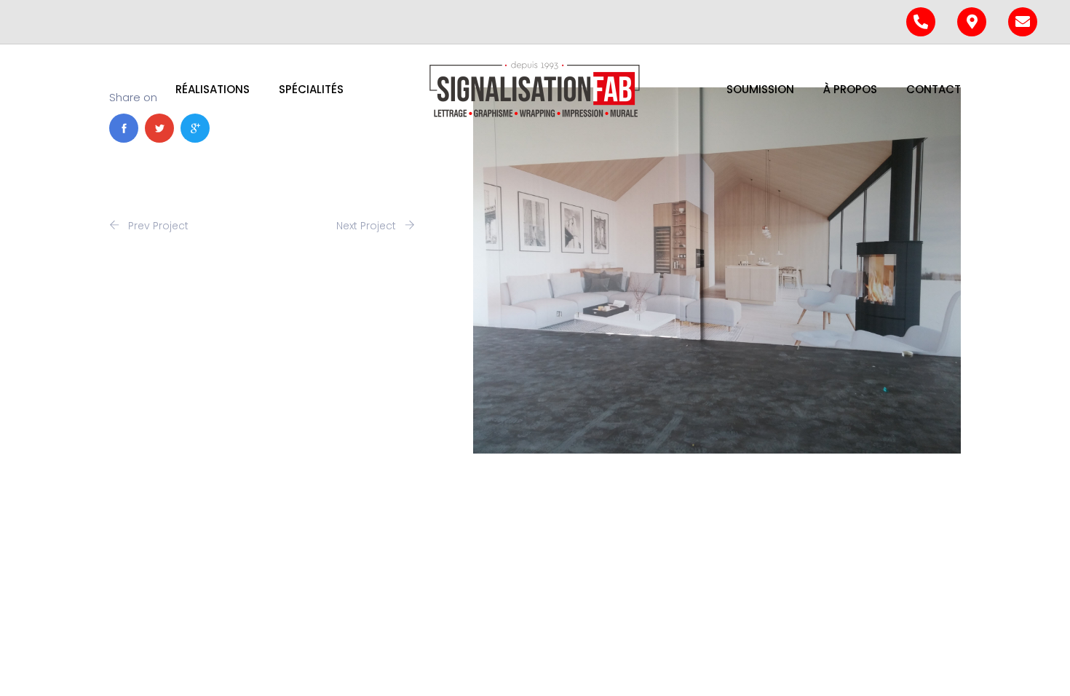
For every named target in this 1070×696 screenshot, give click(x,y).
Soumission (760, 89)
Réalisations (212, 89)
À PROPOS (850, 89)
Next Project (367, 225)
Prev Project (157, 225)
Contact (933, 89)
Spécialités (311, 89)
